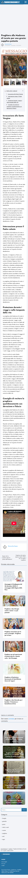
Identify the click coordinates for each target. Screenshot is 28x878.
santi (3, 836)
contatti (2, 865)
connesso (11, 719)
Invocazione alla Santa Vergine (15, 94)
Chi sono (3, 863)
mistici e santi (5, 827)
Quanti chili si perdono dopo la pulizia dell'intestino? (7, 557)
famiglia (4, 818)
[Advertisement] (14, 19)
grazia (3, 824)
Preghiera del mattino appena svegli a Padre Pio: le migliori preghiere (20, 558)
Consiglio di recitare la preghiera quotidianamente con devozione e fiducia (14, 106)
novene (4, 830)
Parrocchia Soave (8, 44)
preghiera (4, 833)
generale (4, 821)
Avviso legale (4, 861)
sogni (3, 839)
